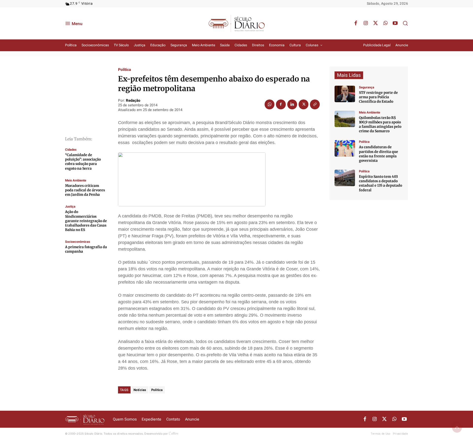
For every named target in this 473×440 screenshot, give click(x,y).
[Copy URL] (315, 104)
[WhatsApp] (385, 23)
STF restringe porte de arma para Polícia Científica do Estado (378, 97)
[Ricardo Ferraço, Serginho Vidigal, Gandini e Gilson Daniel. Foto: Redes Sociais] (345, 148)
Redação (133, 100)
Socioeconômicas (77, 241)
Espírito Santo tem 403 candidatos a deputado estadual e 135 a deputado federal (380, 183)
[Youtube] (395, 23)
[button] (405, 23)
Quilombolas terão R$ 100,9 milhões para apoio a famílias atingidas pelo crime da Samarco (380, 124)
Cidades (71, 149)
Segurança (366, 87)
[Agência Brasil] (345, 94)
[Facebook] (356, 23)
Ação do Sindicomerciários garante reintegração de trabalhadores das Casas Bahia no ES (86, 221)
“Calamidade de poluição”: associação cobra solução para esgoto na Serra (83, 162)
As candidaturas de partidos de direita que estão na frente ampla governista (378, 154)
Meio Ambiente (75, 180)
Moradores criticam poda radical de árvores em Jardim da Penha (85, 190)
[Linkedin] (292, 104)
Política (124, 70)
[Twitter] (375, 23)
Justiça (70, 206)
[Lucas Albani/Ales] (345, 178)
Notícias (140, 390)
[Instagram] (366, 23)
